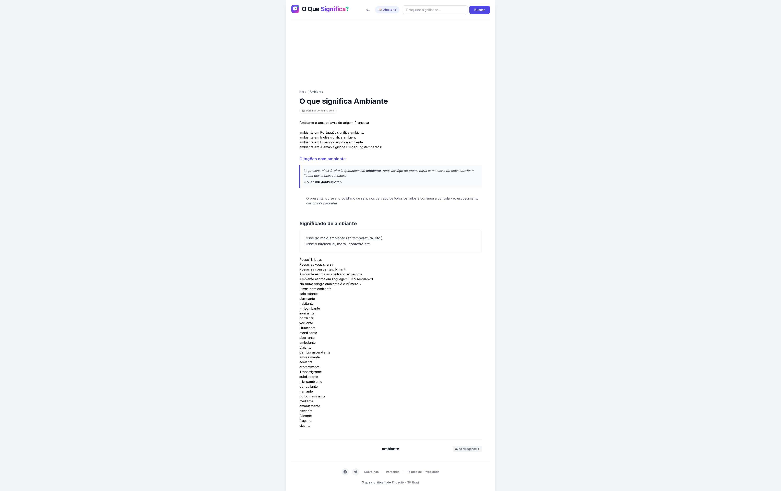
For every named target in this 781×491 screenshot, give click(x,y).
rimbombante (309, 308)
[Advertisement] (390, 54)
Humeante (307, 328)
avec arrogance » (467, 449)
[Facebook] (345, 472)
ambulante (307, 342)
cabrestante (308, 294)
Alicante (305, 416)
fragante (305, 421)
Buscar (479, 10)
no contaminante (312, 396)
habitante (306, 303)
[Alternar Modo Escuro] (368, 9)
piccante (305, 411)
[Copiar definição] (476, 235)
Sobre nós (371, 472)
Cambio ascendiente (314, 352)
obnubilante (308, 386)
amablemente (309, 406)
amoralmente (309, 357)
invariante (306, 313)
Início (302, 91)
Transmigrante (310, 372)
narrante (306, 391)
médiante (306, 401)
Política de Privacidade (423, 472)
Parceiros (392, 472)
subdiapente (308, 377)
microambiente (310, 382)
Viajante (305, 347)
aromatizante (309, 367)
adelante (305, 362)
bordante (306, 318)
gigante (304, 425)
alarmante (307, 299)
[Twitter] (355, 472)
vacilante (306, 323)
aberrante (307, 338)
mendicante (308, 333)
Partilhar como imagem (320, 110)
